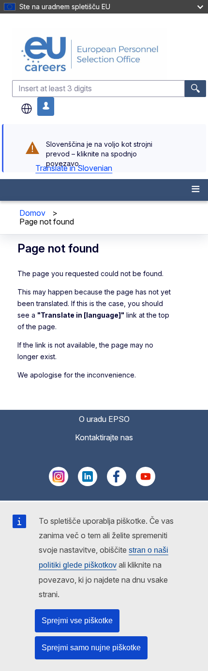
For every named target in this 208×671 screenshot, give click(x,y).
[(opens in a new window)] (58, 483)
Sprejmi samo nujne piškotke (91, 647)
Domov (32, 213)
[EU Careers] (109, 54)
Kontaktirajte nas (104, 437)
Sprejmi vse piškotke (77, 620)
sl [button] (26, 108)
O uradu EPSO (104, 419)
